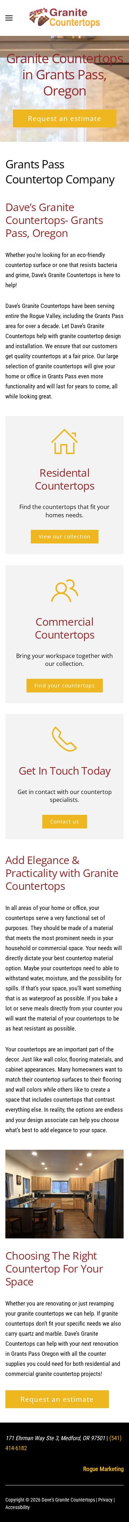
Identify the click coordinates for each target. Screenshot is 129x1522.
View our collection (65, 536)
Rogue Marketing (103, 1469)
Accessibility (17, 1507)
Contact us (64, 821)
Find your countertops (64, 685)
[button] (9, 18)
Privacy (105, 1500)
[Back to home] (64, 18)
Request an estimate (64, 118)
